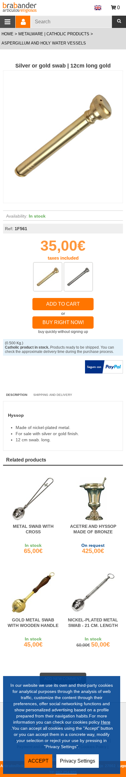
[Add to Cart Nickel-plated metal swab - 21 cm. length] (93, 592)
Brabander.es (43, 7)
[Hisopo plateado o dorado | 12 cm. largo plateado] (78, 277)
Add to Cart (63, 304)
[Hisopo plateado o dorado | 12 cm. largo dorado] (47, 277)
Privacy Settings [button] (77, 760)
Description (16, 394)
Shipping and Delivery (52, 394)
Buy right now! (63, 322)
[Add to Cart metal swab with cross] (33, 498)
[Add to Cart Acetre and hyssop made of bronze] (93, 498)
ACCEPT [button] (38, 760)
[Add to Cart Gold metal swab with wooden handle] (33, 592)
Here (105, 722)
